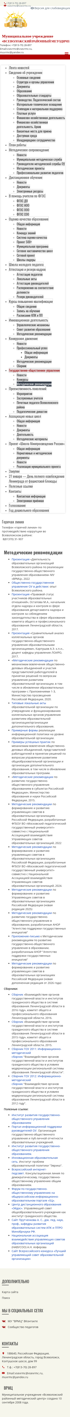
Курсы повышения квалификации (31, 301)
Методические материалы (32, 439)
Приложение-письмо (26, 936)
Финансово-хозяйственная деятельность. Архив (32, 124)
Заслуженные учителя (30, 398)
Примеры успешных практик (31, 742)
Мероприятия (24, 393)
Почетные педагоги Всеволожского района (37, 404)
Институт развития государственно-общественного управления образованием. (36, 1150)
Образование (24, 91)
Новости (21, 155)
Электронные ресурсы (30, 191)
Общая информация (28, 224)
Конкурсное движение (23, 338)
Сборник (21, 366)
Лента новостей (19, 67)
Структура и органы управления (35, 82)
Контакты (15, 491)
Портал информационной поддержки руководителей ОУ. (37, 1128)
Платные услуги (26, 113)
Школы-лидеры (26, 259)
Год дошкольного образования (29, 510)
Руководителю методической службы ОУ (41, 163)
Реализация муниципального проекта (39, 466)
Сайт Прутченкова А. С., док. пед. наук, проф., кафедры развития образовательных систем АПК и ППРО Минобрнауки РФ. (37, 1225)
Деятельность (25, 434)
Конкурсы (22, 379)
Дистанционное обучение (25, 177)
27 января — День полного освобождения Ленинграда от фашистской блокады (36, 479)
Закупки (14, 471)
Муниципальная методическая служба (39, 159)
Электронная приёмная (30, 500)
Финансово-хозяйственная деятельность (41, 117)
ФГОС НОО (23, 205)
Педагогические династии (32, 411)
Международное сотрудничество (36, 140)
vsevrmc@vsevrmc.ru (19, 5)
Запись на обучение (28, 311)
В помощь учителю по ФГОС (27, 195)
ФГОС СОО (23, 214)
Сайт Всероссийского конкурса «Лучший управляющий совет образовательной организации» (39, 1255)
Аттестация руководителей (33, 283)
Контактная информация (31, 496)
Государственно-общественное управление (34, 370)
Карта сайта (10, 1292)
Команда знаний (26, 233)
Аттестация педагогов (30, 274)
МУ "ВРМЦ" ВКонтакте (23, 1321)
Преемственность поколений (27, 388)
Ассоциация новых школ (25, 416)
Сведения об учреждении (25, 72)
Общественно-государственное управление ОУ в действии (33, 584)
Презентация (21, 559)
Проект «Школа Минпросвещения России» (37, 443)
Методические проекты (31, 168)
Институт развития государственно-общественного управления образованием (36, 1119)
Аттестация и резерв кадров (27, 269)
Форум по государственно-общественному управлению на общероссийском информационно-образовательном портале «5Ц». (35, 1194)
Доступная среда (27, 135)
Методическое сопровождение (29, 149)
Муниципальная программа (32, 246)
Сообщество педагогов (23, 1327)
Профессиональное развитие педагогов (40, 172)
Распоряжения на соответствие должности (35, 290)
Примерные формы (25, 730)
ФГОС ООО (23, 210)
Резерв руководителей (30, 296)
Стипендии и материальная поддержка (39, 108)
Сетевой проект (26, 255)
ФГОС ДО (22, 201)
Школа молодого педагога (26, 264)
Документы (23, 86)
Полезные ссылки (21, 486)
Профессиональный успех (32, 348)
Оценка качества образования (28, 218)
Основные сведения (28, 77)
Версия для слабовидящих (52, 8)
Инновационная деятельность (28, 320)
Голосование (17, 505)
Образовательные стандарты (34, 95)
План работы (17, 144)
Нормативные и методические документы (34, 455)
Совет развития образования (33, 329)
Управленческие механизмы (33, 325)
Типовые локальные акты (29, 703)
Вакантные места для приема (34, 131)
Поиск (6, 1298)
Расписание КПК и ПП (30, 315)
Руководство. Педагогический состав (39, 100)
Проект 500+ (24, 242)
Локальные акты (27, 278)
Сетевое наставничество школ (35, 251)
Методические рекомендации (34, 333)
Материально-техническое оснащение (39, 104)
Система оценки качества (32, 237)
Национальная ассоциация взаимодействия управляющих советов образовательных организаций (38, 1239)
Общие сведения (27, 306)
